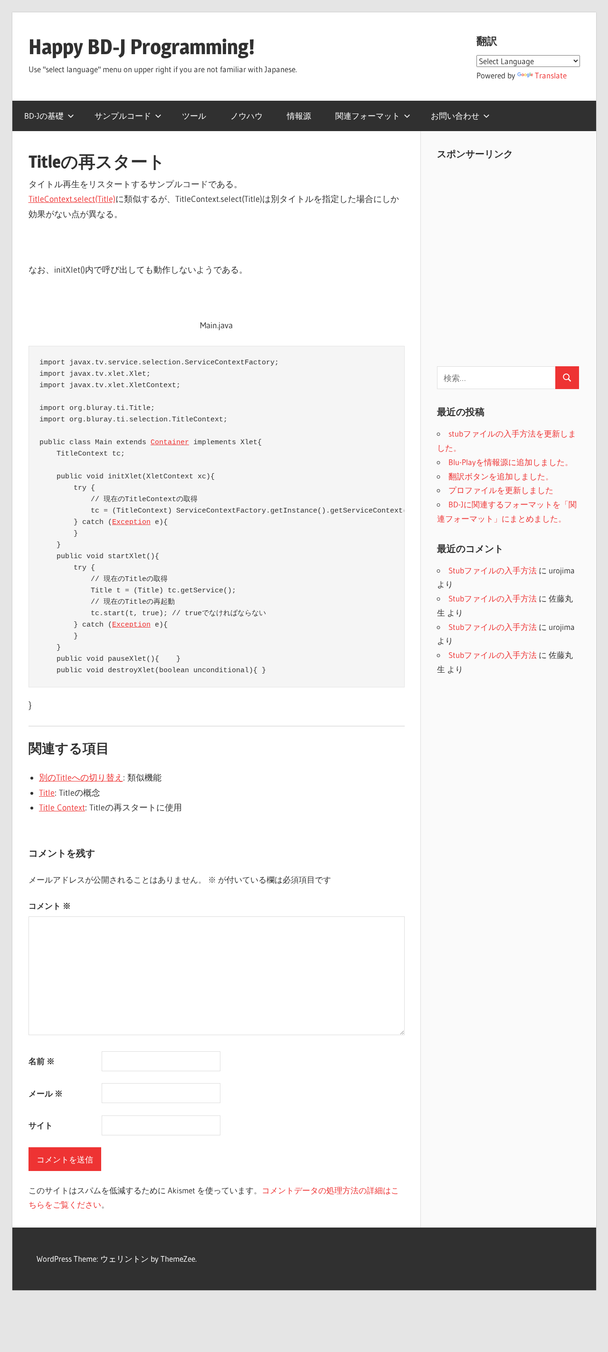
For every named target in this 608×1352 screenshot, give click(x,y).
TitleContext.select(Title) (71, 199)
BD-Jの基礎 (44, 116)
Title (47, 793)
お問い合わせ (455, 116)
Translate (551, 75)
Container (170, 442)
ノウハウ (246, 116)
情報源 (299, 116)
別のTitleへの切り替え (81, 777)
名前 (41, 1061)
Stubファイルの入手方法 (492, 570)
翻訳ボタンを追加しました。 (500, 476)
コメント (49, 906)
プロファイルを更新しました (500, 490)
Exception (131, 522)
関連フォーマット (367, 116)
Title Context (62, 807)
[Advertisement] (517, 267)
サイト (40, 1125)
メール (45, 1093)
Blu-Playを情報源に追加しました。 (510, 462)
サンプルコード (123, 116)
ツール (194, 116)
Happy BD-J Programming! (141, 46)
